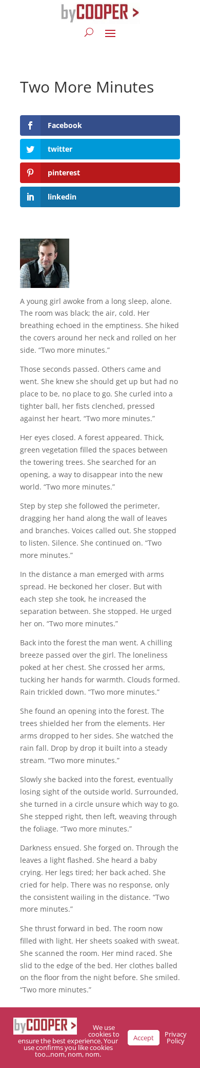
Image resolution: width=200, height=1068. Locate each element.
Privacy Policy (176, 1037)
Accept (143, 1037)
